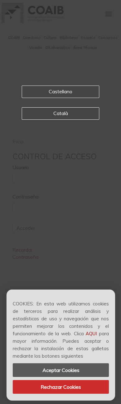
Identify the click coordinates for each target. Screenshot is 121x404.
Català (60, 113)
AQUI (91, 334)
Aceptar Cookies (61, 370)
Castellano (60, 91)
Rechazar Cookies (61, 387)
